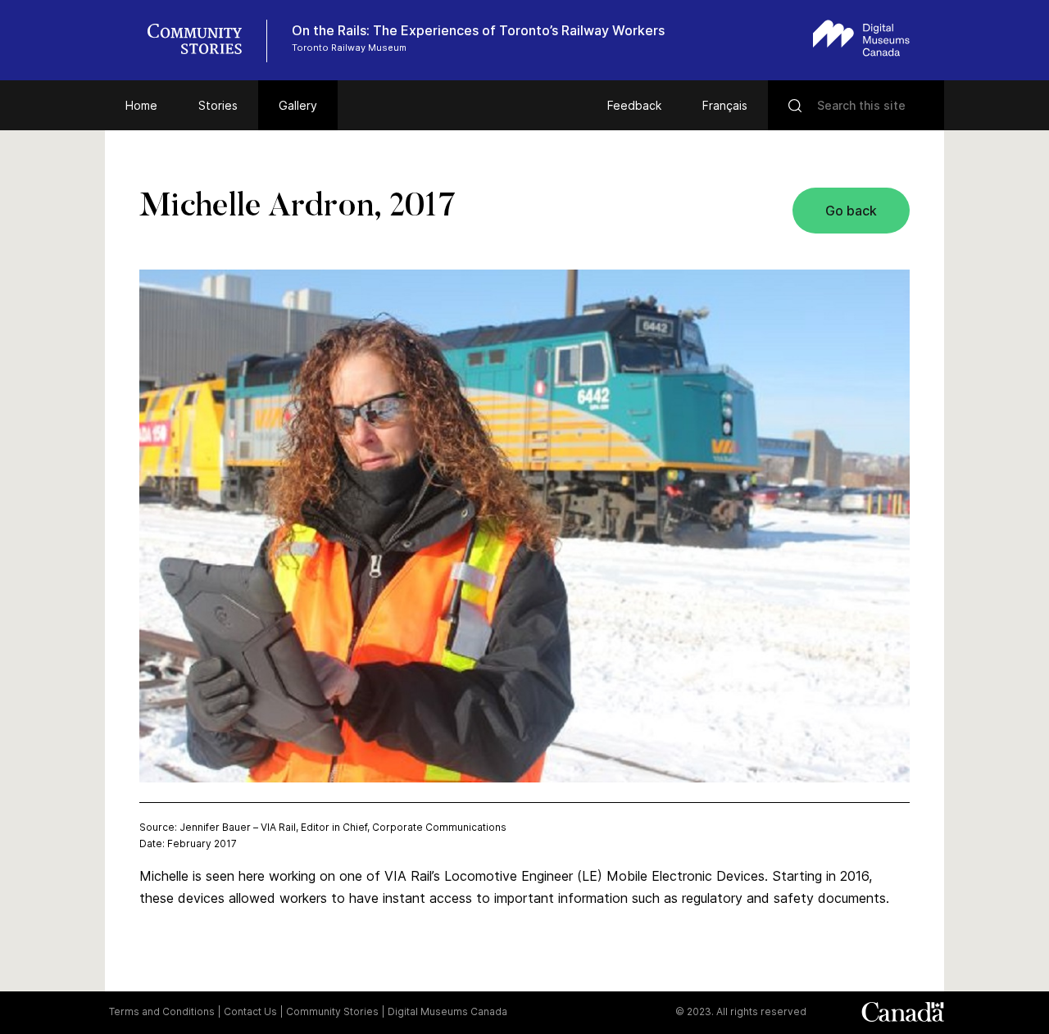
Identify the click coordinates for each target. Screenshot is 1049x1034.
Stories (218, 105)
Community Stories (332, 1011)
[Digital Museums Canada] (861, 38)
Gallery (298, 105)
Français (724, 105)
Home (141, 105)
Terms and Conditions (162, 1011)
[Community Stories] (203, 41)
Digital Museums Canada (447, 1011)
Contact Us (250, 1011)
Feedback (634, 105)
